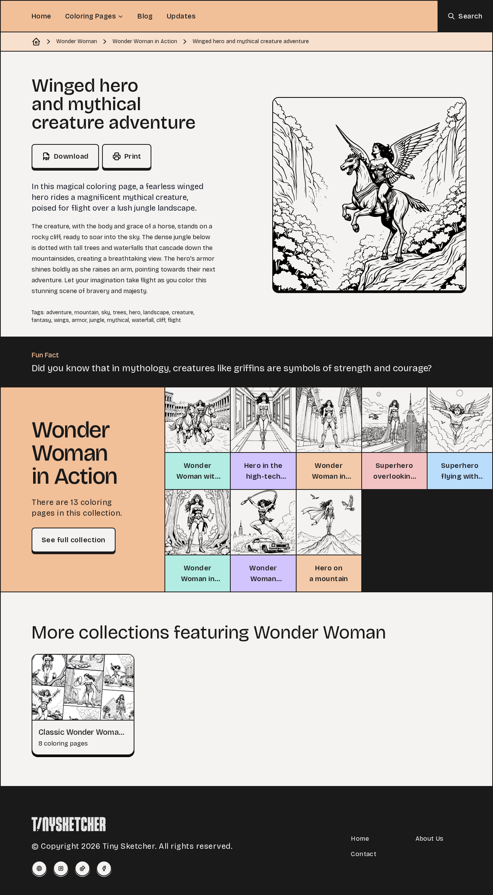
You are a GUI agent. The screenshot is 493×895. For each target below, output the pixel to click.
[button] (369, 194)
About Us (430, 838)
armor (79, 320)
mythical (118, 320)
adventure (59, 312)
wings (61, 320)
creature (182, 312)
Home (41, 16)
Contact (363, 854)
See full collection (74, 540)
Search (470, 16)
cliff (160, 320)
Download (71, 156)
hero (135, 312)
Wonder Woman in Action (144, 41)
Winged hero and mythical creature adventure (251, 41)
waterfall (143, 320)
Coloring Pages (90, 16)
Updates (181, 16)
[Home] (36, 41)
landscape (156, 312)
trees (119, 312)
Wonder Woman (76, 41)
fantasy (41, 320)
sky (105, 312)
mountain (86, 312)
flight (174, 320)
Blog (145, 16)
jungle (96, 320)
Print (132, 156)
